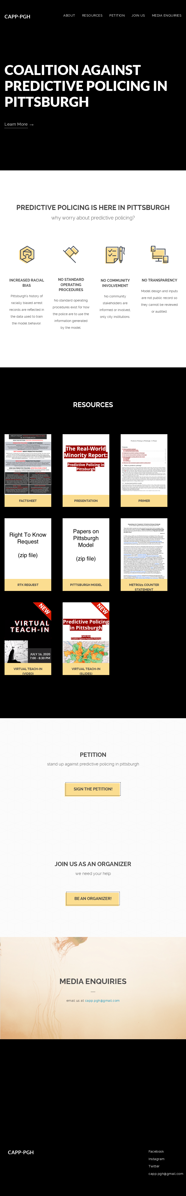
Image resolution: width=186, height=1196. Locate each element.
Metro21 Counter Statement (144, 587)
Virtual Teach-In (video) (28, 671)
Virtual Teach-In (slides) (86, 671)
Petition (117, 15)
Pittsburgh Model (86, 585)
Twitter (154, 1166)
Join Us (138, 15)
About (69, 15)
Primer (144, 501)
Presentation (86, 501)
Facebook (156, 1151)
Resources (92, 15)
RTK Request (28, 585)
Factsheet (28, 501)
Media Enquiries (167, 15)
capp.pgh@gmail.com (102, 1000)
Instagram (157, 1159)
